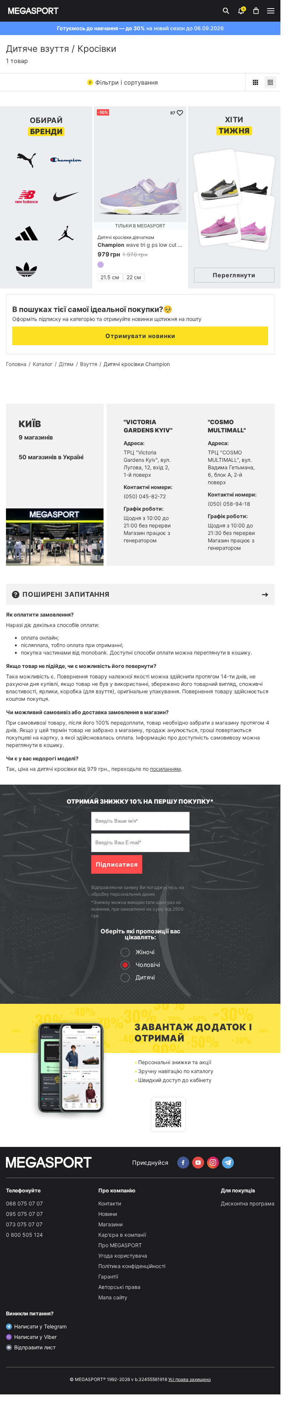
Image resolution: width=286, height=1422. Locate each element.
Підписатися (117, 864)
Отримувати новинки (140, 336)
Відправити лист (34, 1347)
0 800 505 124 (24, 1235)
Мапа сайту (112, 1297)
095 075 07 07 (24, 1214)
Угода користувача (122, 1255)
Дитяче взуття (37, 48)
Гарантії (108, 1276)
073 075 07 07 (24, 1224)
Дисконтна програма (247, 1203)
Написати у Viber (35, 1337)
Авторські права (119, 1287)
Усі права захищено (189, 1379)
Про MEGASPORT (120, 1245)
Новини (107, 1214)
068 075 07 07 (24, 1203)
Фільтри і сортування (123, 82)
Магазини (110, 1224)
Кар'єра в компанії (122, 1235)
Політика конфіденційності (131, 1266)
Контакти (109, 1203)
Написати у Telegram (40, 1326)
